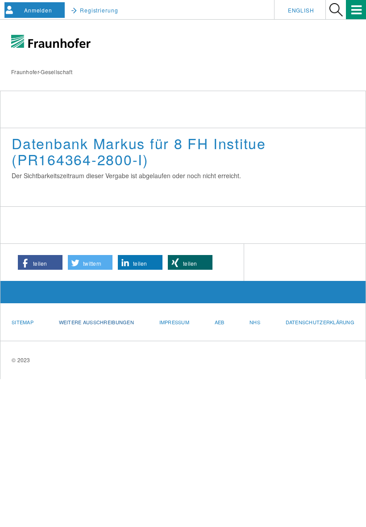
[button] (40, 262)
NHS (255, 322)
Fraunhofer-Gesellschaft (41, 71)
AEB (220, 322)
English (301, 10)
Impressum (174, 322)
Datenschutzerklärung (320, 322)
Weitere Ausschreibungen (96, 322)
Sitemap (22, 322)
